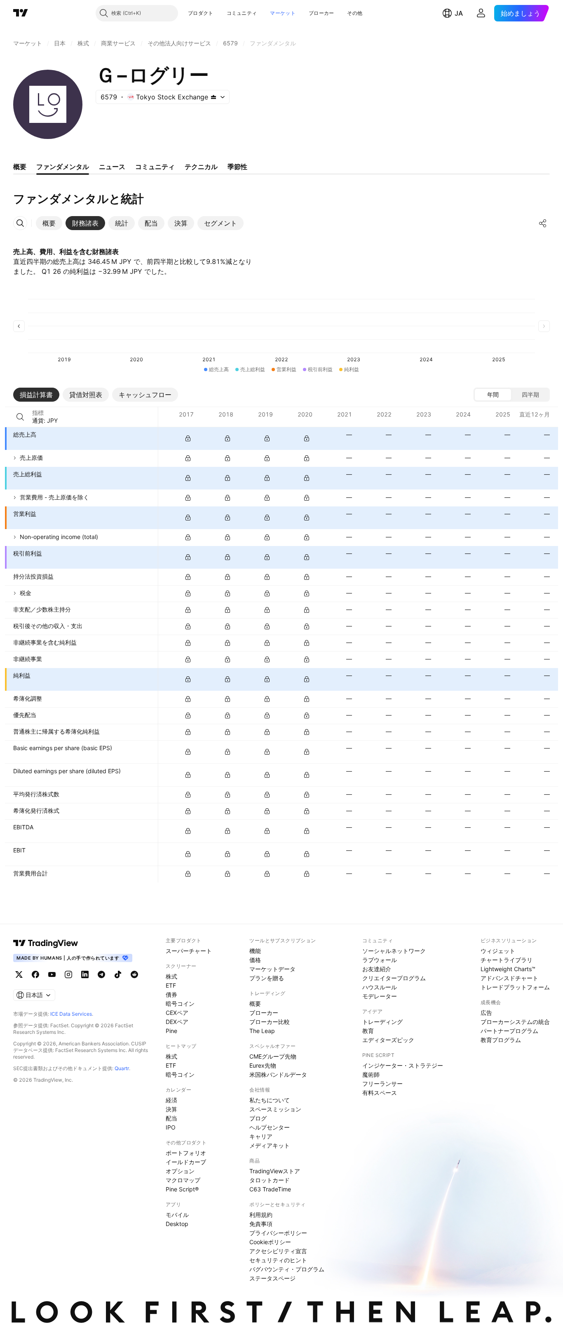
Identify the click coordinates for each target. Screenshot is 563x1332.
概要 (255, 1003)
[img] (213, 97)
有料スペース (379, 1092)
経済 (171, 1100)
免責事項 (260, 1223)
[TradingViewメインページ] (45, 943)
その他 (354, 13)
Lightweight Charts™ (508, 968)
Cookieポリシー (270, 1241)
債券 (171, 994)
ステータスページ (272, 1278)
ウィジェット (498, 950)
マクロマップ (183, 1180)
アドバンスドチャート (509, 977)
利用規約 (260, 1214)
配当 (171, 1118)
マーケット (283, 13)
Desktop (177, 1223)
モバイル (177, 1214)
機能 (255, 950)
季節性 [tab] (237, 166)
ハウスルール (379, 987)
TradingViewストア (274, 1170)
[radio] (493, 394)
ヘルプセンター (269, 1127)
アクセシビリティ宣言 (278, 1250)
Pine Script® (182, 1189)
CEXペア (177, 1012)
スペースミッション (275, 1109)
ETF (171, 985)
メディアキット (269, 1145)
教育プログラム (501, 1039)
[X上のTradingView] (19, 974)
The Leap (262, 1030)
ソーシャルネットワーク (394, 950)
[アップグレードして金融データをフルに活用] (188, 438)
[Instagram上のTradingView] (68, 974)
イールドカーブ (186, 1161)
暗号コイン (180, 1003)
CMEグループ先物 (272, 1056)
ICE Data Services (71, 1014)
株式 (171, 976)
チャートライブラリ (507, 959)
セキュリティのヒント (278, 1260)
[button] (219, 13)
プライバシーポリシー (278, 1232)
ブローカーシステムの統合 (515, 1021)
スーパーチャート (189, 950)
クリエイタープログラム (394, 977)
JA (459, 13)
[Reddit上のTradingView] (134, 974)
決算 (171, 1109)
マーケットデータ (272, 968)
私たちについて (269, 1100)
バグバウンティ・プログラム (286, 1269)
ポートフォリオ (186, 1152)
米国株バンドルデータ (278, 1074)
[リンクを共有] (543, 223)
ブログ (258, 1118)
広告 (486, 1012)
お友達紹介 (376, 968)
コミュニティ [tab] (155, 166)
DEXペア (177, 1021)
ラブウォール (379, 959)
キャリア (260, 1136)
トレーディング (382, 1021)
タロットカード (269, 1180)
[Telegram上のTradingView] (101, 974)
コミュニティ (242, 13)
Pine (171, 1030)
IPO (171, 1127)
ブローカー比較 (269, 1021)
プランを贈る (266, 977)
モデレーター (379, 996)
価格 (255, 959)
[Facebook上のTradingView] (35, 974)
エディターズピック (388, 1039)
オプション (180, 1170)
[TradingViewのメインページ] (20, 13)
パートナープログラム (509, 1030)
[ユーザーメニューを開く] (481, 13)
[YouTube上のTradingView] (52, 974)
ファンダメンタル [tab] (62, 166)
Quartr (122, 1068)
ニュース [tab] (112, 166)
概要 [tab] (19, 166)
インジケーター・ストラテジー (402, 1065)
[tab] (49, 223)
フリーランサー (382, 1083)
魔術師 (371, 1074)
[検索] (20, 417)
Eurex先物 (262, 1065)
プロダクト (200, 13)
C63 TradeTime (270, 1189)
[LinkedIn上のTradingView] (85, 974)
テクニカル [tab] (201, 166)
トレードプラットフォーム (515, 987)
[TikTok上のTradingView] (118, 974)
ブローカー (321, 13)
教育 (368, 1030)
